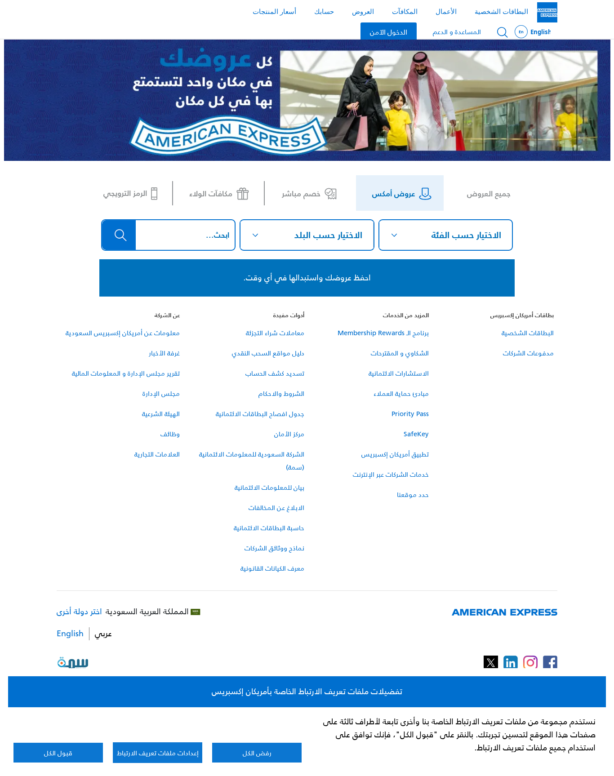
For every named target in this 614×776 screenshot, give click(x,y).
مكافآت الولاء (210, 193)
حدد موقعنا (413, 494)
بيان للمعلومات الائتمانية (269, 487)
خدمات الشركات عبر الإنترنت (391, 474)
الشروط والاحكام (281, 393)
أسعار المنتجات (274, 11)
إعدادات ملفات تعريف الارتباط (158, 753)
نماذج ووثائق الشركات (274, 548)
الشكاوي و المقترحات (400, 353)
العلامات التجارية (157, 454)
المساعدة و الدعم (457, 32)
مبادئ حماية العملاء (401, 393)
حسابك (324, 11)
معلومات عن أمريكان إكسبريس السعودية (123, 333)
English (533, 32)
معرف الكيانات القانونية (272, 568)
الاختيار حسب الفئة (466, 235)
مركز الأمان (289, 434)
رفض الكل (257, 753)
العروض (363, 11)
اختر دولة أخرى (79, 611)
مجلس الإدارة (161, 393)
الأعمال (446, 11)
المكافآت (405, 11)
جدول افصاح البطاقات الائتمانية (260, 413)
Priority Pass (410, 413)
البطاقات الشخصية (501, 11)
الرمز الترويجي (125, 193)
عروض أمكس (393, 193)
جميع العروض (489, 193)
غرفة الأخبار (164, 353)
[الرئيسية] (547, 12)
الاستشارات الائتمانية (399, 373)
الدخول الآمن (388, 31)
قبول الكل (58, 753)
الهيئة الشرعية (161, 413)
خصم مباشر (301, 193)
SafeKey (416, 434)
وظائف (170, 434)
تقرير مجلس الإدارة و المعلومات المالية (126, 373)
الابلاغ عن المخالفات (276, 507)
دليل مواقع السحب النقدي (268, 353)
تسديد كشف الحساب (274, 373)
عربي (103, 633)
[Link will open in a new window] (550, 662)
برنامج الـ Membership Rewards (383, 333)
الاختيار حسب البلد (328, 235)
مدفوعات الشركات (528, 353)
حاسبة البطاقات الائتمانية (269, 528)
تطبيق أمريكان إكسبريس (395, 454)
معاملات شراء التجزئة (275, 333)
